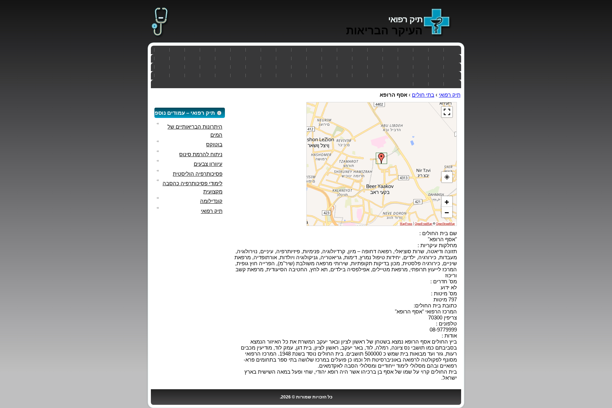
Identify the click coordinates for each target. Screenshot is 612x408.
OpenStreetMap (445, 223)
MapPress (406, 223)
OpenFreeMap (423, 223)
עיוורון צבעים (208, 164)
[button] (381, 158)
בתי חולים (423, 95)
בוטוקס (214, 144)
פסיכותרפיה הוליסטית (197, 174)
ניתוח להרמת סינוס (200, 154)
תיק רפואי (405, 19)
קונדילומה (211, 201)
